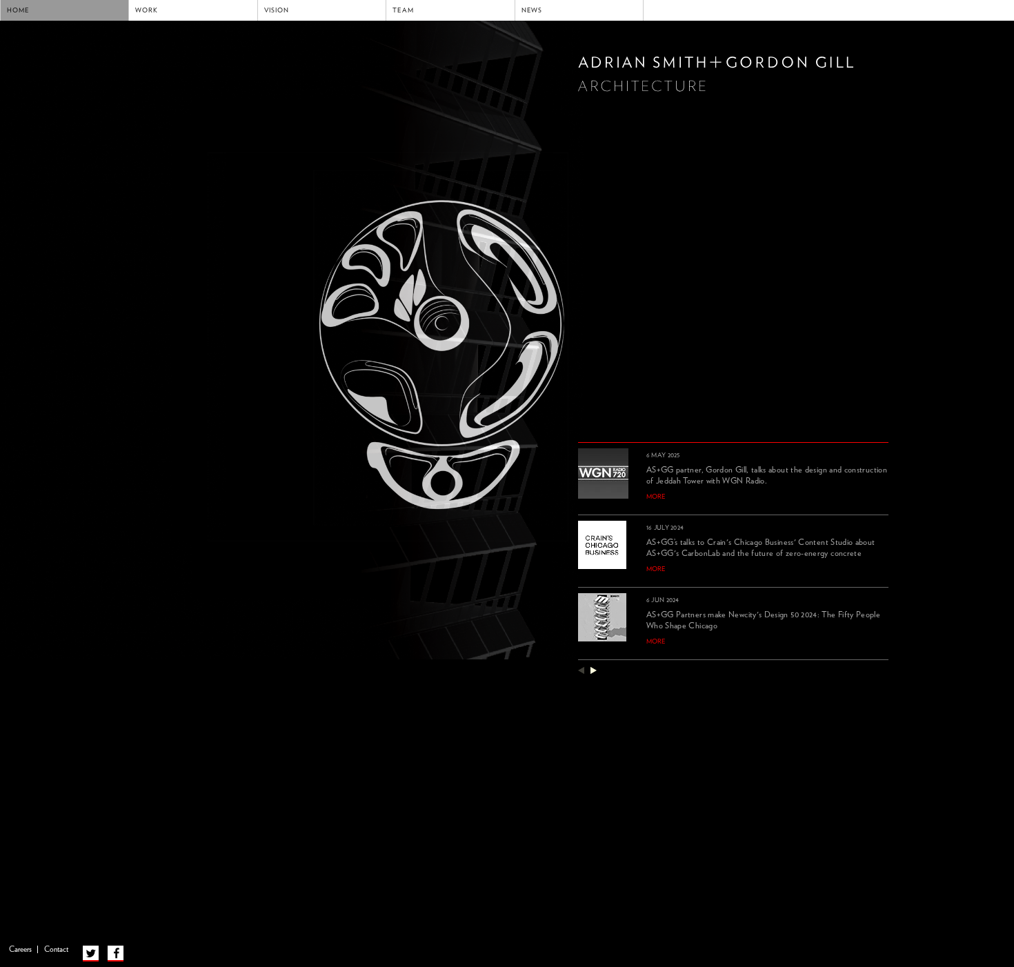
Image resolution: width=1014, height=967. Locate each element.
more (656, 496)
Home (18, 10)
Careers (20, 949)
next (593, 670)
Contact (56, 949)
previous (581, 670)
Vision (276, 10)
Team (403, 10)
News (532, 10)
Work (146, 10)
